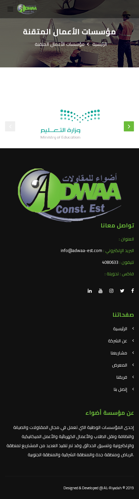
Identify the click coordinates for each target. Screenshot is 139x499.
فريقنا (121, 377)
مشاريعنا (119, 353)
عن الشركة (117, 341)
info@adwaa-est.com (81, 250)
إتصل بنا (120, 389)
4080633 (110, 262)
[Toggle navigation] (10, 9)
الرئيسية (99, 44)
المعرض (119, 365)
